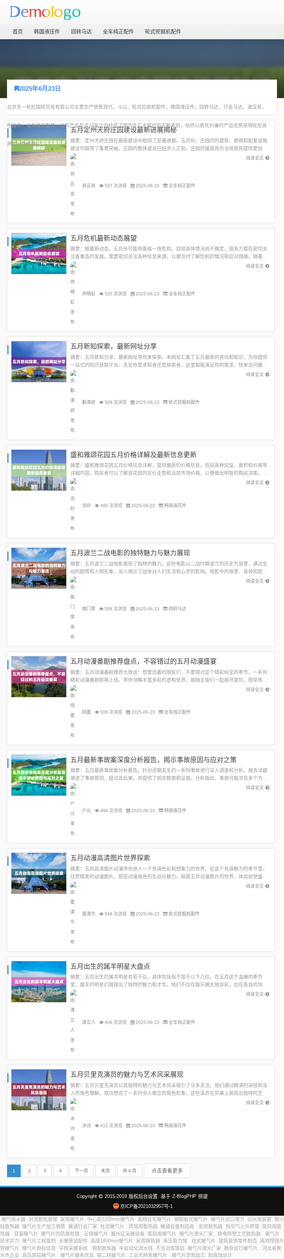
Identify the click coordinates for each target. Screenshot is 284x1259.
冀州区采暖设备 (128, 1233)
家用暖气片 (72, 1219)
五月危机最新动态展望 (103, 238)
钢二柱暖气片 (111, 1255)
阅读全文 (255, 158)
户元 (86, 810)
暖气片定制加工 (188, 1255)
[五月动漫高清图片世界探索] (38, 873)
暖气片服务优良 (77, 1255)
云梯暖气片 (96, 1233)
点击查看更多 (167, 1170)
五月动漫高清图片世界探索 (110, 858)
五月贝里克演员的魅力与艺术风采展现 (126, 1074)
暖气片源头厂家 (196, 1233)
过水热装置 (259, 1219)
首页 (18, 31)
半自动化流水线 (136, 1248)
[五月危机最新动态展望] (38, 253)
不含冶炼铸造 (170, 1248)
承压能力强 (176, 1240)
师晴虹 (88, 294)
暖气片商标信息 (39, 1248)
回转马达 (81, 31)
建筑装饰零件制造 (238, 1240)
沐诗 (86, 1125)
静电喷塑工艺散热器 (239, 1233)
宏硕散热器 (211, 1226)
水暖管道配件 (73, 1240)
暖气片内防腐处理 (61, 1233)
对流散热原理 (42, 1219)
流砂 (86, 505)
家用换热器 (148, 1240)
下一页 (81, 1170)
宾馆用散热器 (143, 1226)
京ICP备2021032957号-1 (146, 1206)
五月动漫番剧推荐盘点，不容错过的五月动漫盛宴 (143, 661)
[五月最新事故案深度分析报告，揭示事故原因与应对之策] (38, 774)
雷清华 (88, 914)
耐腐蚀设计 (221, 1255)
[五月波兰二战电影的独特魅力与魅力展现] (38, 568)
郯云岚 (88, 185)
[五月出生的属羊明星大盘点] (38, 981)
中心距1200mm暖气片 (111, 1219)
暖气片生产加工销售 (43, 1226)
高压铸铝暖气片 (39, 1255)
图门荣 (88, 609)
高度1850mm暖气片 (112, 1240)
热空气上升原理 (242, 1226)
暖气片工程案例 (39, 1240)
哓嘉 (86, 712)
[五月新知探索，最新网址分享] (38, 361)
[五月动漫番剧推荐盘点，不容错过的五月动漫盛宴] (38, 676)
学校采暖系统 (74, 1248)
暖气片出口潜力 (227, 1219)
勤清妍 (88, 402)
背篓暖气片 (26, 1233)
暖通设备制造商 (178, 1226)
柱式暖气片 (113, 1226)
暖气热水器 (13, 1219)
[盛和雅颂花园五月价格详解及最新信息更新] (38, 469)
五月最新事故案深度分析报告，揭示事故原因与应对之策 (153, 760)
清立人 (88, 1022)
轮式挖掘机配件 (163, 31)
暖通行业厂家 (82, 1226)
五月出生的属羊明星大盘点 (110, 966)
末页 (105, 1170)
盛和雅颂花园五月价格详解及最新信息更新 (133, 455)
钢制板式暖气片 (191, 1219)
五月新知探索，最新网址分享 (113, 346)
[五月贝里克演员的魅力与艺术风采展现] (38, 1089)
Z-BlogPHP (184, 1196)
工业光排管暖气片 (149, 1255)
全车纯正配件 (118, 31)
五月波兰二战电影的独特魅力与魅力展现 (130, 553)
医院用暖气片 (162, 1233)
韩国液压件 (47, 31)
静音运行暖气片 (241, 1248)
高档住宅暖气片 (154, 1219)
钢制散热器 (104, 1248)
